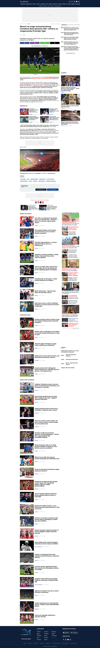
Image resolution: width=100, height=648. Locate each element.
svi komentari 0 (41, 189)
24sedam (44, 173)
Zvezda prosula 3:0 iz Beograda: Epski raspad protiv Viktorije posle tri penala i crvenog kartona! (47, 369)
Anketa (63, 347)
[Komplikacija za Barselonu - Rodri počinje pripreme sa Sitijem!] (27, 282)
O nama (25, 643)
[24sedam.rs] (24, 2)
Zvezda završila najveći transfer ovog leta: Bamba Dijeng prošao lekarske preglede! (47, 321)
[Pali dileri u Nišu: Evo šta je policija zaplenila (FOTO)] (70, 99)
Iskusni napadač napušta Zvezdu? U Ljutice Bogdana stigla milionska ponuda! (47, 531)
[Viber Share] (34, 43)
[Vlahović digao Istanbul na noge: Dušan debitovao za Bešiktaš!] (27, 347)
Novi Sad (54, 637)
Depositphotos (74, 643)
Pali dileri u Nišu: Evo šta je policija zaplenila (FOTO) (70, 106)
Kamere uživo (29, 4)
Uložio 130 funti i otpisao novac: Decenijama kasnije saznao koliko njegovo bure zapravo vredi (71, 29)
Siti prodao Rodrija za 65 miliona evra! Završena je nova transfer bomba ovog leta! (45, 232)
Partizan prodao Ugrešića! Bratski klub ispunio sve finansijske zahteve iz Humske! (47, 568)
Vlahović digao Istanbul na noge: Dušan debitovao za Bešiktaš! (45, 344)
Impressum (35, 643)
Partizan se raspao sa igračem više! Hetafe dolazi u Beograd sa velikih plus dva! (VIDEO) (46, 519)
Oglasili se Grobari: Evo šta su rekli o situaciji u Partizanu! (47, 591)
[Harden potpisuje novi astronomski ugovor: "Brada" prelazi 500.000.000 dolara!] (27, 606)
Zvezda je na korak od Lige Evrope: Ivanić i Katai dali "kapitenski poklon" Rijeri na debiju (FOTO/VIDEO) (46, 484)
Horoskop (77, 4)
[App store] (66, 632)
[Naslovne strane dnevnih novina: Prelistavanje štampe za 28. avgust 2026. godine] (70, 115)
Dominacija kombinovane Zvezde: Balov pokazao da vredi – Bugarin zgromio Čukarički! (46, 398)
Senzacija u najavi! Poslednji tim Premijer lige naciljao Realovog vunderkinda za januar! (54, 110)
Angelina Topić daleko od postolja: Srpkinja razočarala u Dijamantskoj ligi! (46, 580)
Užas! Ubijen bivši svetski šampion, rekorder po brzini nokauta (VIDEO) (46, 543)
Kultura (69, 4)
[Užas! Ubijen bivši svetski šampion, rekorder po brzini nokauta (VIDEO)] (27, 545)
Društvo (55, 4)
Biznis (64, 4)
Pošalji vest (48, 643)
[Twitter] (79, 2)
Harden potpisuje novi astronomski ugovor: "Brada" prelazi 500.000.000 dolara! (47, 604)
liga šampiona (41, 181)
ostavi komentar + (52, 189)
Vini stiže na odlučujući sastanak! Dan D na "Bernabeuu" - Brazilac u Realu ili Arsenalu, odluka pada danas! (46, 220)
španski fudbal (23, 181)
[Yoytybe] (76, 2)
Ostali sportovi (58, 6)
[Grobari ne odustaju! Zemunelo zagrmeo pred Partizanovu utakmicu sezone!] (27, 558)
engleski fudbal (34, 179)
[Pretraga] (69, 1)
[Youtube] (43, 202)
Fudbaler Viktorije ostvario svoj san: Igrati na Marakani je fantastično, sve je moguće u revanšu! (47, 386)
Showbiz (42, 4)
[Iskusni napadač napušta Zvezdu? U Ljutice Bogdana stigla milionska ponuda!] (27, 533)
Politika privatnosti (56, 643)
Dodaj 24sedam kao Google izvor (40, 46)
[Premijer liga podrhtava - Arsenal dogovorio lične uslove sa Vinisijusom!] (27, 246)
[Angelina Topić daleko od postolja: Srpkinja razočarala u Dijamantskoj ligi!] (27, 582)
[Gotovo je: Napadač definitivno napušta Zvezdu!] (27, 618)
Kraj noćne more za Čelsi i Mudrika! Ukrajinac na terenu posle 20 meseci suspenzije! (47, 304)
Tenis (48, 6)
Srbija (72, 4)
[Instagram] (74, 2)
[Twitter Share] (55, 43)
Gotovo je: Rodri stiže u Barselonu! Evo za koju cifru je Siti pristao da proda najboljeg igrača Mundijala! (46, 268)
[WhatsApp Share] (45, 43)
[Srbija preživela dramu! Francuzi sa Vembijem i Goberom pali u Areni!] (27, 412)
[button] (40, 160)
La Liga (30, 181)
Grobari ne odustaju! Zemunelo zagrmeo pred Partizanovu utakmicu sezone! (47, 556)
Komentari (77, 24)
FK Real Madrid (50, 179)
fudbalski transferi (50, 181)
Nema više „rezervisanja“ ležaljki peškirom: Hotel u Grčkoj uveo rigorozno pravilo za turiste (71, 38)
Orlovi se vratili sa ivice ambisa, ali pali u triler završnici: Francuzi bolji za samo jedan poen (46, 422)
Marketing (42, 643)
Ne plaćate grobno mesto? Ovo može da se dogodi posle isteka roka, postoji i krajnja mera (71, 43)
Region (53, 633)
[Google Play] (74, 632)
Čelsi (28, 179)
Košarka (44, 6)
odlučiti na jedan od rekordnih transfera (42, 78)
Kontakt (30, 643)
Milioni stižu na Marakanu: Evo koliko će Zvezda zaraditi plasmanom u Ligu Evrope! (47, 333)
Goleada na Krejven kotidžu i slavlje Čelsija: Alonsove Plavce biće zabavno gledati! (46, 256)
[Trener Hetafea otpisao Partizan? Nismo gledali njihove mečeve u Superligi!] (27, 497)
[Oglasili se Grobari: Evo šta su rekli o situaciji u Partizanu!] (27, 594)
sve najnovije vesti (70, 53)
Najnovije (22, 4)
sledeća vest (50, 205)
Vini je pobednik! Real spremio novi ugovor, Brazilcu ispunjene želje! (52, 207)
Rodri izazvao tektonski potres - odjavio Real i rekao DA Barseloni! (34, 207)
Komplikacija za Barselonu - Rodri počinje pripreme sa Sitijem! (46, 279)
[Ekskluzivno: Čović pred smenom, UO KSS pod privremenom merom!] (27, 359)
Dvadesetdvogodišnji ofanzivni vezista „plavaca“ (32, 84)
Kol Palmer (23, 179)
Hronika (50, 4)
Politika (34, 4)
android (34, 173)
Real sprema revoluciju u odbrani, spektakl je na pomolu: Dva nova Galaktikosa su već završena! (33, 110)
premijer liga (42, 179)
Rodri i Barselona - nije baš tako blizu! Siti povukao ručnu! (45, 291)
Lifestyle (60, 4)
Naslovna (22, 23)
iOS (29, 173)
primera (35, 181)
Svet (47, 4)
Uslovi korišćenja (65, 643)
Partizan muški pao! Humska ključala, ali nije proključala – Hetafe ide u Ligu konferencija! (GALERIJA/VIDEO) (70, 89)
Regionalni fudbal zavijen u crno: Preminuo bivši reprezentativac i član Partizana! (47, 507)
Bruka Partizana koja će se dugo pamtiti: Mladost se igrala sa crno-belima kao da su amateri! (46, 446)
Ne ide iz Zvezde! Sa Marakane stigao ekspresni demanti (47, 470)
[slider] (39, 168)
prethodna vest (32, 205)
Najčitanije (71, 24)
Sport (38, 4)
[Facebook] (72, 2)
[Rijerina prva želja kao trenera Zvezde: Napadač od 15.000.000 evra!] (27, 460)
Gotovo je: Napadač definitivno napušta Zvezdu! (45, 616)
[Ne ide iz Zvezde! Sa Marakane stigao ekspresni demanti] (27, 473)
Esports (52, 6)
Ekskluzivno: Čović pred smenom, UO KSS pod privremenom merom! (47, 356)
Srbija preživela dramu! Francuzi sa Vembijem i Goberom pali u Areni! (46, 409)
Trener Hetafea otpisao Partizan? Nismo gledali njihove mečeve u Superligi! (46, 495)
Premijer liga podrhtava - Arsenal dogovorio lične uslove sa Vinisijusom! (46, 244)
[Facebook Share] (24, 43)
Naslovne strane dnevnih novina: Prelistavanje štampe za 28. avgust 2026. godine (70, 123)
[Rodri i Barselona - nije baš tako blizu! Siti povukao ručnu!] (27, 294)
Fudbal (40, 6)
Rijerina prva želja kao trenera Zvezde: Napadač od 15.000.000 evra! (47, 458)
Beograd (54, 631)
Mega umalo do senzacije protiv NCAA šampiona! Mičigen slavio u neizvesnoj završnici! (71, 33)
